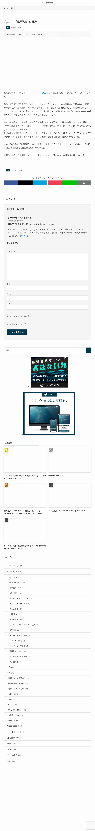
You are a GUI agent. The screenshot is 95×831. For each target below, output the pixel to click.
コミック (13, 577)
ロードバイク (15, 565)
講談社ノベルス (18, 651)
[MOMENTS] (47, 3)
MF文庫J (15, 593)
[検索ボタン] (92, 3)
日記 (7, 27)
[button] (11, 182)
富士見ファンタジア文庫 (21, 598)
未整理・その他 (15, 715)
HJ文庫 (14, 614)
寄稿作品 (13, 720)
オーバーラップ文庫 (19, 645)
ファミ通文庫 (17, 640)
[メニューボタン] (3, 3)
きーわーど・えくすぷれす (20, 217)
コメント (11, 251)
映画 (20, 170)
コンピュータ (15, 731)
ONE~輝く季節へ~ (17, 709)
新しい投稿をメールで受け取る (19, 324)
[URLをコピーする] (84, 182)
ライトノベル (16, 582)
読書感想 (14, 571)
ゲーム (12, 743)
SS (10, 672)
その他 (12, 667)
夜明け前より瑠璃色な (18, 678)
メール (9, 293)
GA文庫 (14, 630)
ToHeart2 (13, 694)
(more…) (24, 235)
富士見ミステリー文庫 (20, 656)
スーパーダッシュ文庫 (20, 635)
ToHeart (13, 699)
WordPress (14, 725)
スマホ (11, 749)
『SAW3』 (44, 93)
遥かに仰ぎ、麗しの (18, 688)
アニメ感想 (14, 755)
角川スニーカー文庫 (20, 603)
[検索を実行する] (88, 350)
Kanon (12, 704)
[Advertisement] (47, 58)
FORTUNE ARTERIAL (18, 683)
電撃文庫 (15, 587)
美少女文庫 (16, 661)
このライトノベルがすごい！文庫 (24, 624)
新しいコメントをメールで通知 (19, 316)
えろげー (13, 737)
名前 (8, 284)
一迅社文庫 (16, 619)
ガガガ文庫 (16, 608)
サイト (9, 303)
